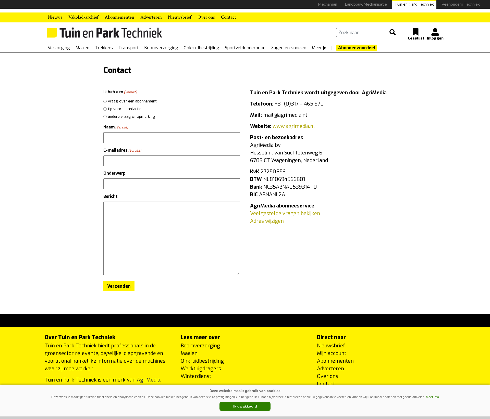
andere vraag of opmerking (131, 116)
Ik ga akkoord (245, 406)
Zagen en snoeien (288, 48)
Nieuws (55, 17)
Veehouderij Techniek (461, 4)
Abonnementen (119, 17)
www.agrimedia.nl (293, 126)
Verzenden (119, 286)
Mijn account (331, 353)
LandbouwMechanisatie (366, 4)
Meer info (432, 397)
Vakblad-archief (83, 17)
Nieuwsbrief (179, 17)
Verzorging (59, 48)
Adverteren (151, 17)
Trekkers (104, 48)
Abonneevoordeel (356, 48)
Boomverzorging (161, 48)
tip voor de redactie (124, 108)
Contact (228, 17)
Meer (317, 48)
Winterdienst (196, 376)
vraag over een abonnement (132, 101)
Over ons (206, 17)
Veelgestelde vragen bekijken (285, 213)
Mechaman (327, 4)
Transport (128, 48)
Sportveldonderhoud (245, 48)
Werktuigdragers (201, 368)
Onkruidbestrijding (201, 48)
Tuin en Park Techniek (414, 4)
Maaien (82, 48)
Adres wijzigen (267, 221)
